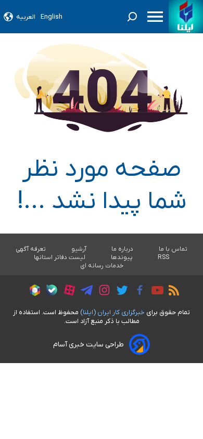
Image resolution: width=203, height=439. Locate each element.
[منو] (155, 17)
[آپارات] (66, 291)
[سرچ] (132, 17)
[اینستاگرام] (102, 291)
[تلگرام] (84, 292)
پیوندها (122, 257)
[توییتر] (119, 292)
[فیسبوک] (137, 291)
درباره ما (122, 249)
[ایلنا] (186, 16)
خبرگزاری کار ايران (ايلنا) (112, 312)
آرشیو (78, 249)
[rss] (171, 292)
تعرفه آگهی (31, 249)
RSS (163, 257)
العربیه (25, 16)
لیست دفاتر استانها (60, 257)
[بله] (49, 291)
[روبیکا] (32, 292)
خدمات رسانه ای (101, 266)
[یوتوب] (154, 292)
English (51, 16)
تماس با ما (173, 249)
